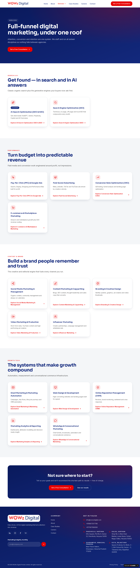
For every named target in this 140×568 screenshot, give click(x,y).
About (53, 4)
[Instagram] (15, 533)
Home (46, 4)
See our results (83, 488)
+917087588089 (92, 527)
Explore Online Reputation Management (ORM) (109, 408)
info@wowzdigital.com (93, 520)
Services (61, 3)
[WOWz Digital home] (18, 3)
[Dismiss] (137, 565)
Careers (84, 4)
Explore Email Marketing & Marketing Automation (24, 408)
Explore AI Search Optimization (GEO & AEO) (26, 123)
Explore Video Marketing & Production (24, 333)
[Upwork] (26, 533)
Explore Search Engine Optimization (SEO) (68, 123)
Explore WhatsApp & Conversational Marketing (66, 441)
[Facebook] (20, 533)
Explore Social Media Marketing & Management (23, 304)
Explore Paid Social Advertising (64, 196)
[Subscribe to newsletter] (43, 544)
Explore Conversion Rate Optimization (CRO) (109, 195)
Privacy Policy (114, 564)
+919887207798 (92, 523)
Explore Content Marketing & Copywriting (68, 305)
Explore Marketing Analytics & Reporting (25, 442)
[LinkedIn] (10, 533)
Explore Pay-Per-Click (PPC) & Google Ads (26, 196)
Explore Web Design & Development (66, 409)
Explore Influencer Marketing (63, 333)
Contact (92, 4)
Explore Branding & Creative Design (108, 305)
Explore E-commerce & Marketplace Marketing (24, 228)
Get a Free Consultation (121, 3)
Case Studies (73, 4)
